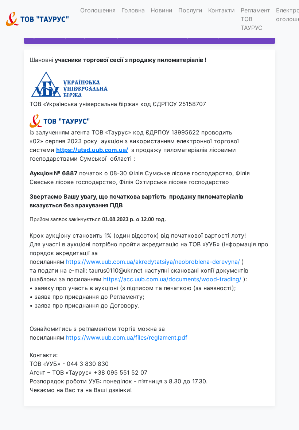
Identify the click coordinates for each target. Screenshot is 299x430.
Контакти (221, 10)
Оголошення (98, 10)
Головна (133, 10)
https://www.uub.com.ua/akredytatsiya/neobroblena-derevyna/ (153, 261)
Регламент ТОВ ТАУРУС (255, 19)
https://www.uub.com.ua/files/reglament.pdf (126, 337)
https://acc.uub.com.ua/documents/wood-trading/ (172, 279)
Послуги (190, 10)
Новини (161, 10)
